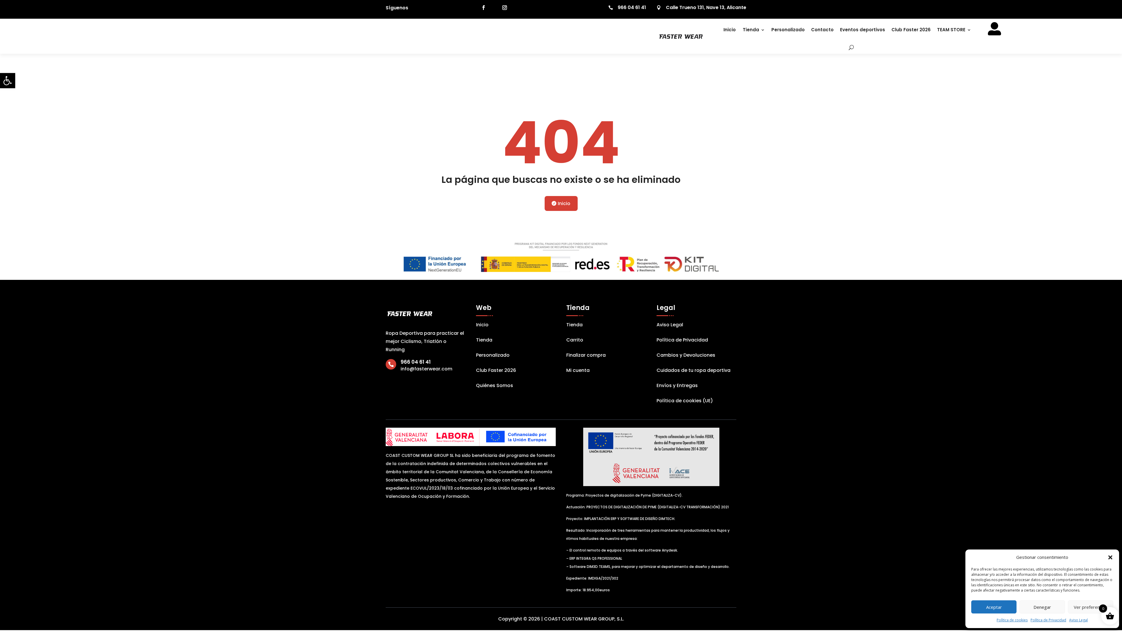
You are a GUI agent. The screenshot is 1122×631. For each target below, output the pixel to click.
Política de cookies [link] (1012, 620)
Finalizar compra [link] (586, 355)
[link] (7, 80)
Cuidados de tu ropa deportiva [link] (693, 371)
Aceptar (994, 607)
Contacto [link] (822, 30)
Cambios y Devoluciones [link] (686, 355)
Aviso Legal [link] (1078, 620)
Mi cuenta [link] (578, 371)
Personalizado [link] (788, 30)
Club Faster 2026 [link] (911, 30)
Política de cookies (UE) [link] (685, 401)
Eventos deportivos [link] (862, 30)
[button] (1110, 557)
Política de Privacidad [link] (1048, 620)
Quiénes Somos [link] (494, 386)
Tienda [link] (751, 30)
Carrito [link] (574, 340)
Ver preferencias (1090, 607)
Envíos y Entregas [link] (677, 386)
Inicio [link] (729, 30)
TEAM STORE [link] (951, 30)
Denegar (1042, 607)
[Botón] (847, 47)
